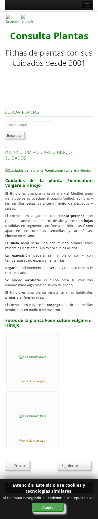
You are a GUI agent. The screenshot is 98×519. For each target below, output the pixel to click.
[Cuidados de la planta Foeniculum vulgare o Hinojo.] (48, 170)
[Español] (12, 19)
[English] (27, 19)
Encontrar (14, 135)
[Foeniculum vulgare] (33, 356)
